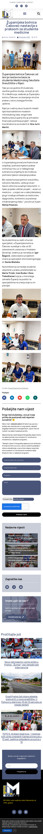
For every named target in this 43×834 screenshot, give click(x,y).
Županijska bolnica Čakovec (18, 388)
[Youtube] (26, 6)
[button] (24, 13)
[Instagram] (21, 6)
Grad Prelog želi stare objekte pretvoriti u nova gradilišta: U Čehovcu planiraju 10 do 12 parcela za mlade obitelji (21, 700)
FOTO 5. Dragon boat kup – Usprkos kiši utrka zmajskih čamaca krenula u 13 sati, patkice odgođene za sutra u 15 (21, 738)
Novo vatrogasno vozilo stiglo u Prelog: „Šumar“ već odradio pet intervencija (21, 664)
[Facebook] (16, 6)
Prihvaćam (7, 830)
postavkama (33, 827)
